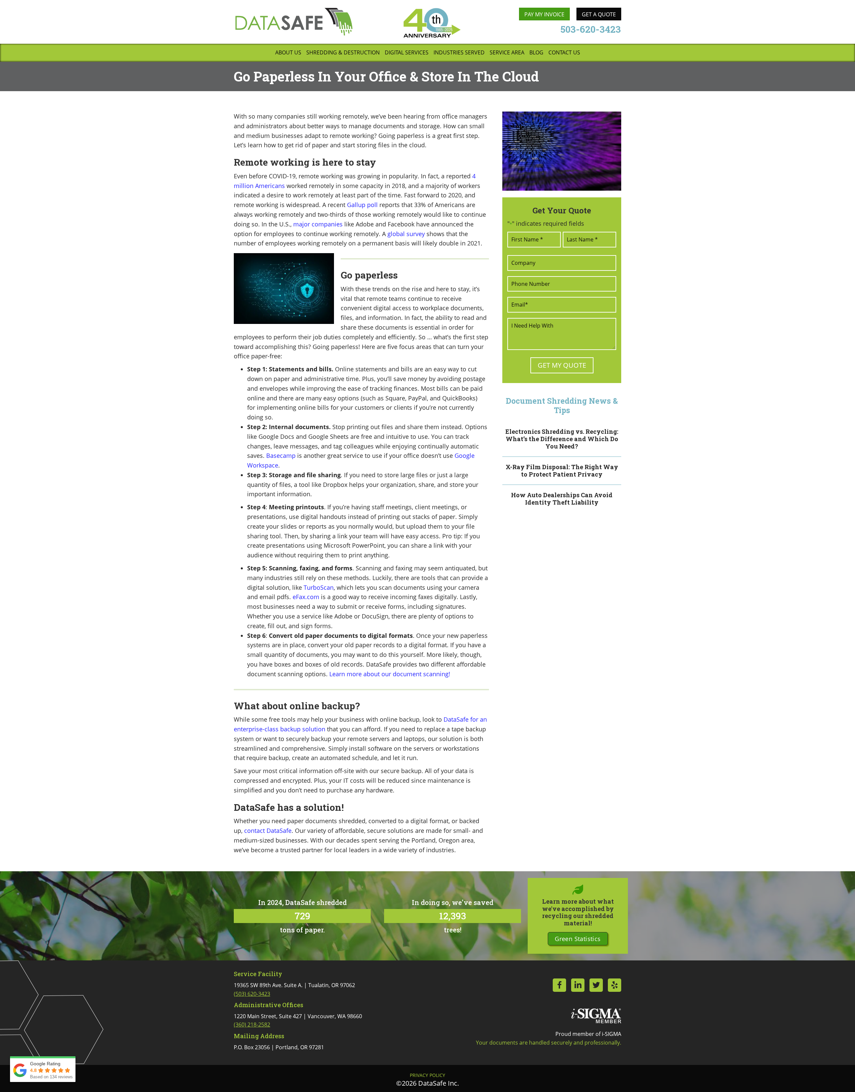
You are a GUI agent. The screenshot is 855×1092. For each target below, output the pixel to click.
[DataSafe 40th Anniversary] (431, 23)
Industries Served (459, 53)
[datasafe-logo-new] (294, 21)
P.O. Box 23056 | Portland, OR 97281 (279, 1047)
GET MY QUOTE (562, 365)
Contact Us (564, 53)
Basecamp (281, 455)
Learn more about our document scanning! (389, 674)
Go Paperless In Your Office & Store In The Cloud (386, 76)
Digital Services (407, 53)
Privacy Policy (427, 1075)
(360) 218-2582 (252, 1024)
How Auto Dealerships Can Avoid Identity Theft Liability (562, 498)
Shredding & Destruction (343, 53)
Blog (536, 53)
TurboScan (319, 587)
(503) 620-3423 (252, 993)
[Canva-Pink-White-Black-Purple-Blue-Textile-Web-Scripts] (561, 151)
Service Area (507, 53)
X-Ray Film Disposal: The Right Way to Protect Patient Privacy (562, 470)
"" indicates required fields (545, 223)
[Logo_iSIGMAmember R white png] (596, 1016)
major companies (318, 224)
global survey (406, 234)
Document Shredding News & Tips (562, 405)
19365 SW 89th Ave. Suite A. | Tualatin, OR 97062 (294, 989)
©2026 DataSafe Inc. (427, 1083)
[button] (578, 939)
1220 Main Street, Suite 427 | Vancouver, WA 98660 (298, 1021)
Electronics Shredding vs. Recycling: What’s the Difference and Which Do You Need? (561, 438)
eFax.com (306, 597)
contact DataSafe (268, 831)
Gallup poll (362, 205)
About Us (288, 53)
